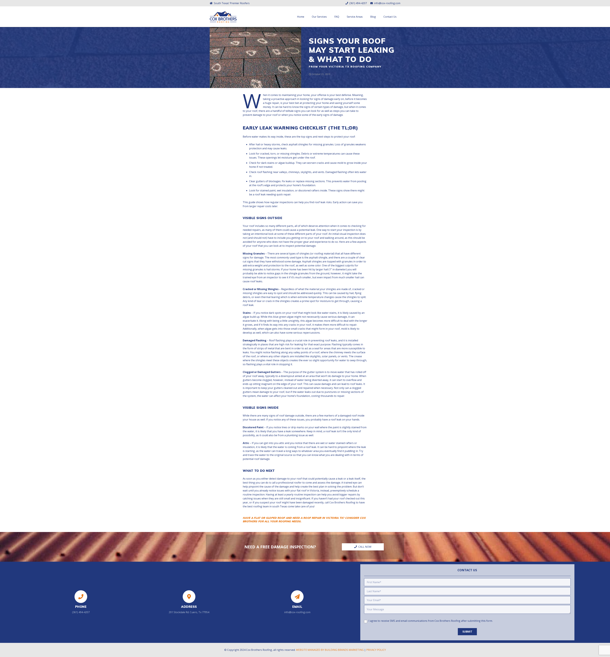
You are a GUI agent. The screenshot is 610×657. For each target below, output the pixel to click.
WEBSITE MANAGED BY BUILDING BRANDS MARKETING (330, 650)
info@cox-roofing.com (297, 612)
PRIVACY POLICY (376, 650)
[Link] (223, 19)
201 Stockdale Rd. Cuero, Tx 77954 (189, 612)
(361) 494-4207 (81, 612)
